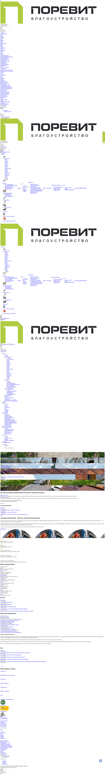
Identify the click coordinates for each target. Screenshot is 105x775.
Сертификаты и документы (5, 744)
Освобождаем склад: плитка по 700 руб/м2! (8, 512)
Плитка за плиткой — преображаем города (9, 454)
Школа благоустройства (4, 740)
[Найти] (1, 28)
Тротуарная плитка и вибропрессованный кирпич (9, 619)
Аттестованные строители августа (6, 601)
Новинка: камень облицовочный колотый (8, 605)
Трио (1, 593)
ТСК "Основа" (3, 678)
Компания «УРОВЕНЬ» (4, 690)
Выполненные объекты (9, 429)
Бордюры (8, 382)
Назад (7, 354)
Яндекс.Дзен (5, 763)
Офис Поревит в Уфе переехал (6, 603)
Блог (1, 733)
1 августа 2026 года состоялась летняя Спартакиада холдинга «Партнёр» (14, 608)
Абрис (1, 581)
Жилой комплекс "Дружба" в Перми (7, 620)
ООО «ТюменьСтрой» (4, 682)
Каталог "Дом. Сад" (4, 495)
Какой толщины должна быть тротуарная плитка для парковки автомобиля (14, 658)
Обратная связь (3, 748)
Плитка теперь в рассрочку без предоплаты (9, 471)
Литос (1, 588)
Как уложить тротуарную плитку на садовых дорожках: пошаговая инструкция (15, 651)
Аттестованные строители (5, 743)
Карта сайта (2, 751)
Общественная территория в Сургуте (7, 621)
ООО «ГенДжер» (3, 710)
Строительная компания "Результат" (7, 698)
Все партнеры (3, 670)
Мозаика (2, 584)
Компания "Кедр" (3, 686)
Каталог (6, 355)
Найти (2, 768)
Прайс (1, 750)
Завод (1, 728)
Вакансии (2, 735)
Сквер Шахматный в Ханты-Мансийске (7, 628)
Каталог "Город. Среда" (4, 497)
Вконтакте (5, 760)
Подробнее (3, 462)
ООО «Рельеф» (3, 704)
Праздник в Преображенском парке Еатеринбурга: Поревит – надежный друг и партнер (16, 610)
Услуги (6, 437)
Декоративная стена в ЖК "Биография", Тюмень (9, 623)
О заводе (2, 731)
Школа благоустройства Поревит (7, 465)
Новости (2, 734)
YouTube (4, 762)
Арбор (1, 567)
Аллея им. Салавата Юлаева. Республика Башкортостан (10, 631)
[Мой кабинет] (0, 317)
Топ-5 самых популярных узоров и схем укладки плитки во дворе (12, 656)
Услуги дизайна (3, 724)
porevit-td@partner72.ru (5, 116)
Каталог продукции (4, 717)
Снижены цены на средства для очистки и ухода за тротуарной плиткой (13, 514)
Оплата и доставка (3, 739)
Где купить (2, 749)
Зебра (1, 694)
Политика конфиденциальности (6, 745)
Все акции (2, 507)
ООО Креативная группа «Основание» (7, 674)
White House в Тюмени (4, 616)
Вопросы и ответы (3, 747)
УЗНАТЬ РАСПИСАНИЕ (5, 467)
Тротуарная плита (10, 359)
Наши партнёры (3, 741)
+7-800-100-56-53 (4, 104)
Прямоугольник (3, 574)
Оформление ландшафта (11, 391)
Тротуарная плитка (4, 720)
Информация (7, 415)
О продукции (2, 732)
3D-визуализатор (4, 490)
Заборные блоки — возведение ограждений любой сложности (12, 476)
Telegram (4, 761)
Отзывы (1, 736)
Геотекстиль (2, 723)
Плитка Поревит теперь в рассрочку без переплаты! (10, 509)
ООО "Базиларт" (3, 716)
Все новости (2, 599)
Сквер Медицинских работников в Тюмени (8, 630)
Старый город (3, 578)
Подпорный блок (3, 722)
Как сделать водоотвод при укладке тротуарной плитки (10, 654)
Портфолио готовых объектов (6, 456)
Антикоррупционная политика (6, 746)
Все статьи (2, 649)
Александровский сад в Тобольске (6, 626)
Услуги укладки (3, 725)
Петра (1, 570)
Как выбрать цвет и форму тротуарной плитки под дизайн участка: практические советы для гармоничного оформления (23, 660)
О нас (6, 405)
